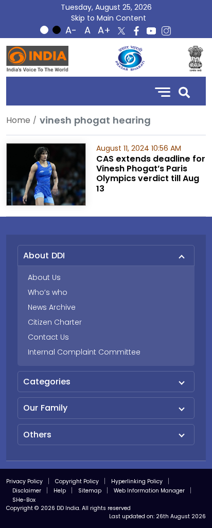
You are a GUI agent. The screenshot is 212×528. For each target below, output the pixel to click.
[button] (184, 91)
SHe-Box (24, 500)
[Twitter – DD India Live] (121, 31)
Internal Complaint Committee (84, 352)
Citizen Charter (55, 322)
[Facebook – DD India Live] (136, 31)
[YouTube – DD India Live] (151, 31)
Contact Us (48, 337)
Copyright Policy (77, 481)
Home (18, 120)
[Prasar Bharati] (129, 59)
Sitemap (89, 491)
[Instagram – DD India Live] (166, 31)
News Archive (52, 307)
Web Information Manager (149, 491)
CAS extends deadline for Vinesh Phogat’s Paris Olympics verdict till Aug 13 (150, 174)
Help (60, 491)
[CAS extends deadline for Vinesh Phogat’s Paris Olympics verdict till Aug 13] (46, 174)
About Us (44, 277)
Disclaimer (26, 491)
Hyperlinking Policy (137, 481)
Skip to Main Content (108, 18)
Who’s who (47, 292)
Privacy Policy (24, 481)
